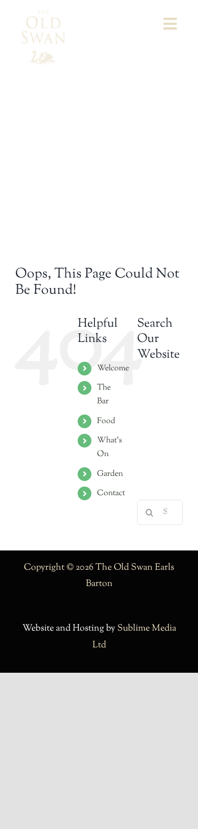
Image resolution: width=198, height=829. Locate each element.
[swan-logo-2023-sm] (43, 14)
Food (106, 421)
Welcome (113, 368)
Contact (111, 493)
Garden (110, 474)
